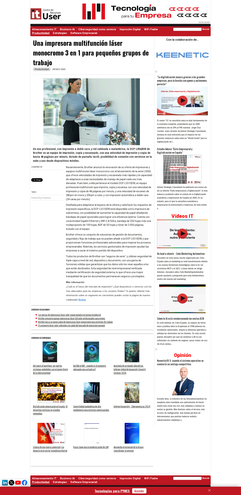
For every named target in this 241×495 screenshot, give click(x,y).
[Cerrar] (209, 490)
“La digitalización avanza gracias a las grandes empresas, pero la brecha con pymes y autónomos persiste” (182, 80)
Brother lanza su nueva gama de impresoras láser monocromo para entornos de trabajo (75, 322)
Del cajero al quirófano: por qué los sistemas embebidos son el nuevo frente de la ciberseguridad (50, 369)
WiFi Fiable (151, 29)
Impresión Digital (130, 29)
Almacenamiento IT (44, 29)
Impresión (36, 198)
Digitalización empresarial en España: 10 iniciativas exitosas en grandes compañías (50, 410)
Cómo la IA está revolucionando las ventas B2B (180, 318)
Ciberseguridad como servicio (97, 29)
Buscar (205, 29)
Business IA (67, 29)
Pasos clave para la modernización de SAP (91, 447)
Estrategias (60, 33)
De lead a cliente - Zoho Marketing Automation (181, 253)
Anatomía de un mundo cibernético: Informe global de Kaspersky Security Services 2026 (130, 369)
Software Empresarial (83, 33)
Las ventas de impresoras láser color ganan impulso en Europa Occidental (69, 314)
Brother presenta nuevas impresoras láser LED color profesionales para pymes (71, 318)
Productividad (40, 33)
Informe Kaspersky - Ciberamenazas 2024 (132, 406)
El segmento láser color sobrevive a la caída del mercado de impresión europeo (71, 325)
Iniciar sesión (204, 22)
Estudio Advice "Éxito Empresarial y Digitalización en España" (174, 150)
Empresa (46, 198)
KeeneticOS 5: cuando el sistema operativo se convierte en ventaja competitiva (180, 362)
